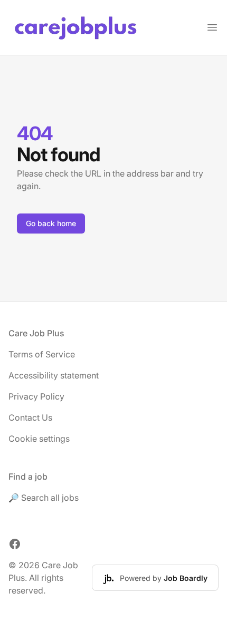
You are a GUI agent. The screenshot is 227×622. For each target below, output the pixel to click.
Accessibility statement (53, 375)
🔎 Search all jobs (43, 497)
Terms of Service (41, 354)
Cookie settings (39, 438)
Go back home (51, 223)
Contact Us (30, 417)
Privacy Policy (36, 396)
